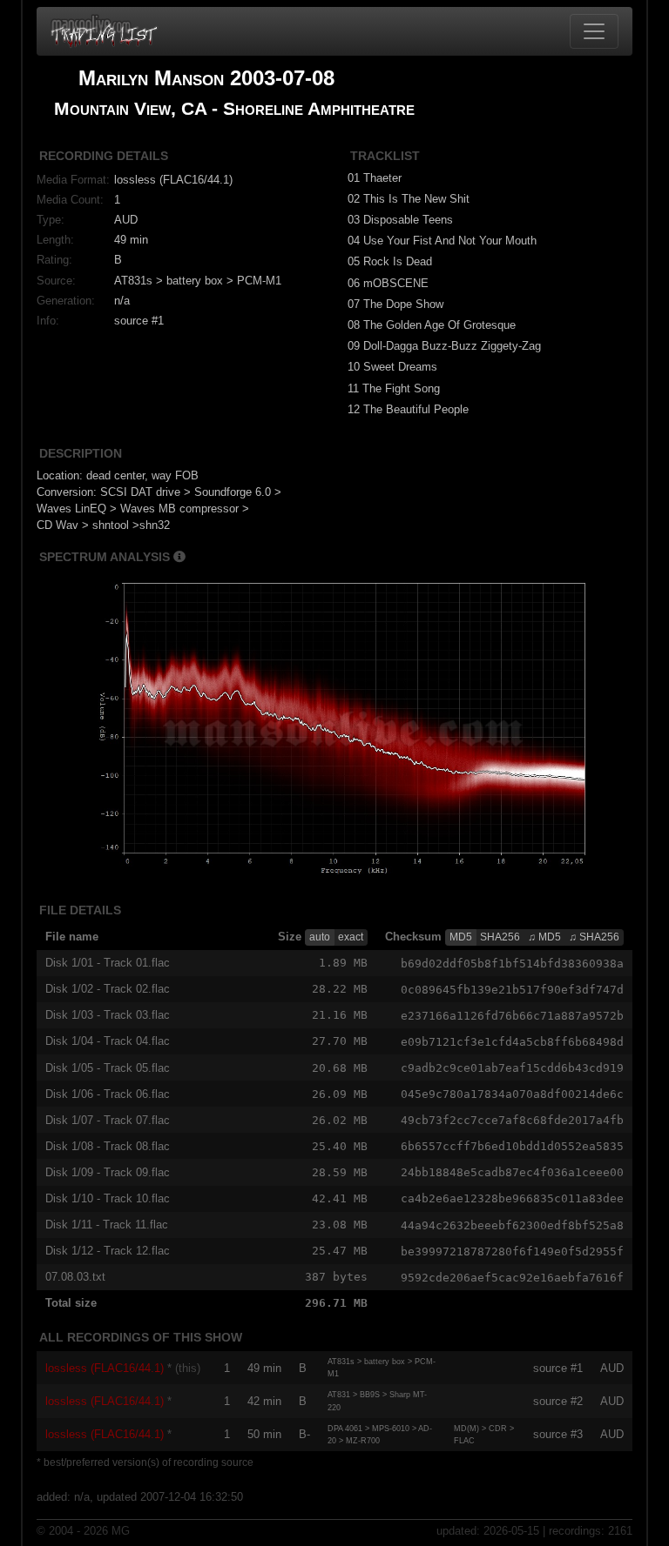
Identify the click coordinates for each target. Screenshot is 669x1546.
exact (350, 937)
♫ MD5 (544, 937)
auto (319, 937)
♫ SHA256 (594, 937)
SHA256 (500, 937)
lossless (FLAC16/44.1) (104, 1368)
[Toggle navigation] (594, 31)
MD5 (460, 937)
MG (121, 1530)
